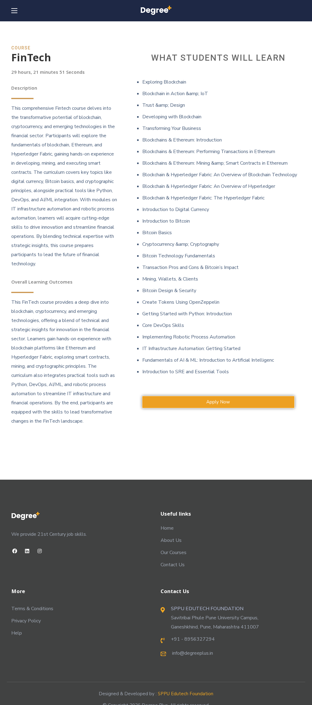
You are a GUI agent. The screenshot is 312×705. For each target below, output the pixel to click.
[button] (218, 402)
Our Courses (173, 552)
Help (16, 633)
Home (167, 528)
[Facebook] (14, 551)
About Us (171, 540)
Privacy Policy (26, 620)
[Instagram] (39, 551)
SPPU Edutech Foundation (185, 694)
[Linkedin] (27, 551)
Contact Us (173, 564)
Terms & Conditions (32, 608)
